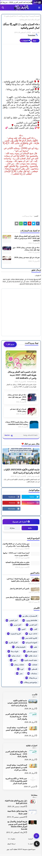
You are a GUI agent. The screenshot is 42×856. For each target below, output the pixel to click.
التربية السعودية (14, 634)
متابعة (30, 528)
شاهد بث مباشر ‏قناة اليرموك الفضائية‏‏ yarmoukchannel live (17, 563)
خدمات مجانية (14, 656)
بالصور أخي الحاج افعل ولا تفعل (19, 589)
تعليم (33, 647)
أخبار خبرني (15, 625)
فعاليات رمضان (17, 665)
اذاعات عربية (31, 634)
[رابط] (29, 223)
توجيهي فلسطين (30, 651)
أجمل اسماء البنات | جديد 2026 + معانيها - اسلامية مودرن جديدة (16, 554)
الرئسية (30, 839)
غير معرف (35, 32)
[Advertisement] (21, 61)
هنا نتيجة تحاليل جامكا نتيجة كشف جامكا (17, 812)
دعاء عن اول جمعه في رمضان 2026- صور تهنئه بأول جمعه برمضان (26, 249)
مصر (19, 673)
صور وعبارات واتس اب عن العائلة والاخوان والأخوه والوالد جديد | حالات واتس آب (16, 545)
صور (13, 660)
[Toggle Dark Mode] (37, 844)
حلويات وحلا (13, 651)
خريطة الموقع (12, 844)
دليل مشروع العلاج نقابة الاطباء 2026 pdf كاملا (16, 802)
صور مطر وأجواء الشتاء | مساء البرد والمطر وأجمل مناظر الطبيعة (18, 580)
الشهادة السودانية (29, 642)
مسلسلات (32, 673)
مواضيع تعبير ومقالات (29, 682)
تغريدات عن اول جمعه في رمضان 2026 (27, 257)
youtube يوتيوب (29, 620)
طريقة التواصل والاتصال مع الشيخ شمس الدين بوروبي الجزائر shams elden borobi (17, 825)
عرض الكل (10, 344)
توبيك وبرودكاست (23, 16)
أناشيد (21, 629)
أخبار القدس (31, 625)
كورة (20, 669)
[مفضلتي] (36, 836)
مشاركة (12, 528)
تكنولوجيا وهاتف (19, 647)
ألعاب (34, 629)
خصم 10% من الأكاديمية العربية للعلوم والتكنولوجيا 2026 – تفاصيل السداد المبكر (16, 780)
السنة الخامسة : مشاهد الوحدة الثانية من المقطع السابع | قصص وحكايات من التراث (16, 730)
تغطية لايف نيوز (12, 849)
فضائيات (33, 665)
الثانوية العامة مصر (29, 638)
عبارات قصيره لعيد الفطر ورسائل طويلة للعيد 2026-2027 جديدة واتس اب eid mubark (27, 238)
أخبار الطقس (12, 620)
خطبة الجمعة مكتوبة (29, 660)
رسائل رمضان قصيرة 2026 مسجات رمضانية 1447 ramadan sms (16, 423)
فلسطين (32, 669)
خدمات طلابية (31, 656)
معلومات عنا (11, 839)
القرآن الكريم (12, 642)
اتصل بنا (30, 844)
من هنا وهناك (31, 678)
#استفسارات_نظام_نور (28, 616)
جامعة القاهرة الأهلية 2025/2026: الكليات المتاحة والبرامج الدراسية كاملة (22, 471)
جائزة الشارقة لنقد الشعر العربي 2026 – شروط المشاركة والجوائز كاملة (16, 716)
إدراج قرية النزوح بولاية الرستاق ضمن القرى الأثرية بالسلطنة (17, 598)
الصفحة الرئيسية (35, 16)
